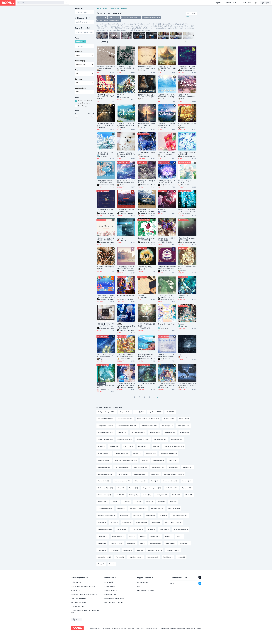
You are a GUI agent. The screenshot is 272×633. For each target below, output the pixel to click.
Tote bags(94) (173, 467)
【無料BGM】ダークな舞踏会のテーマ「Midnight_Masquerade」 (105, 124)
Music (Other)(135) (104, 460)
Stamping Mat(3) (155, 543)
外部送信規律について (152, 628)
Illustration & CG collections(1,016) (148, 419)
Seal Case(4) (131, 543)
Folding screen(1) (152, 557)
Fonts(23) (115, 502)
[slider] (76, 116)
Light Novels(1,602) (155, 412)
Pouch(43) (121, 488)
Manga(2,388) (139, 412)
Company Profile (95, 628)
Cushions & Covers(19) (105, 508)
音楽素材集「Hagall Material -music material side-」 (106, 67)
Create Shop (246, 3)
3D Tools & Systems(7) (181, 529)
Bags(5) (179, 536)
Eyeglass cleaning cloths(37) (152, 488)
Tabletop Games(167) (121, 453)
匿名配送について (77, 590)
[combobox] (40, 2)
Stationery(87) (187, 467)
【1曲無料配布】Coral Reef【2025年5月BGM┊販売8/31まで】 (105, 296)
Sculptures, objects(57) (105, 488)
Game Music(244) (177, 439)
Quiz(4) (142, 543)
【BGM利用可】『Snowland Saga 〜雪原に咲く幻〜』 (166, 355)
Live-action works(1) (104, 557)
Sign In (218, 3)
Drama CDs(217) (128, 446)
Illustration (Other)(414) (105, 432)
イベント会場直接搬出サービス (81, 598)
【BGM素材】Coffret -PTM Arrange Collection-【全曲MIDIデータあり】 (106, 325)
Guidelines (131, 628)
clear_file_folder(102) (140, 467)
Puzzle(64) (154, 481)
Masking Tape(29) (161, 495)
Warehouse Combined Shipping (115, 598)
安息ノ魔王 (161, 209)
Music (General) (114, 8)
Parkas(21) (173, 502)
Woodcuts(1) (120, 557)
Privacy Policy (140, 628)
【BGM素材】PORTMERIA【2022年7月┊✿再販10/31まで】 (146, 356)
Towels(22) (161, 502)
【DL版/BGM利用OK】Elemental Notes (105, 210)
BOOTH (98, 8)
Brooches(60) (186, 481)
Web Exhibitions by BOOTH (113, 602)
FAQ (138, 586)
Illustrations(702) (169, 419)
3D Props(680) (184, 419)
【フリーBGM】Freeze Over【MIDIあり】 (187, 153)
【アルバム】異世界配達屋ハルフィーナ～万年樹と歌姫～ (166, 384)
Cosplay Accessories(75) (122, 481)
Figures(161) (137, 453)
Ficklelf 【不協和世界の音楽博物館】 (146, 325)
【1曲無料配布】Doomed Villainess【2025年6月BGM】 (167, 267)
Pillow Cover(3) (170, 543)
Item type (78, 79)
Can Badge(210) (143, 446)
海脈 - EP (120, 238)
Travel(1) (112, 564)
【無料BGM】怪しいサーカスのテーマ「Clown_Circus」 (105, 96)
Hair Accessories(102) (122, 467)
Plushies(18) (121, 508)
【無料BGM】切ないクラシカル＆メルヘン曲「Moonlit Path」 (146, 67)
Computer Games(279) (125, 439)
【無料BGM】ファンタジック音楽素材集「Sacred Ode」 (166, 67)
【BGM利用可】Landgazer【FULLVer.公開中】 (187, 239)
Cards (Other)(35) (171, 488)
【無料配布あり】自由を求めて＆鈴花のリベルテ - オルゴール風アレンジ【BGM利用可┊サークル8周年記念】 (166, 296)
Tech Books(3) (184, 543)
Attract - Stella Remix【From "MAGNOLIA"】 (126, 327)
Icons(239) (101, 446)
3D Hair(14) (163, 515)
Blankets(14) (124, 515)
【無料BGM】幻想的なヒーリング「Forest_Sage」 (146, 124)
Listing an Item (76, 582)
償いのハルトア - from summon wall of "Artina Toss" (126, 181)
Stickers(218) (114, 446)
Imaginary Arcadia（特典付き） (105, 386)
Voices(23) (138, 502)
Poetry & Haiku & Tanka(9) (173, 522)
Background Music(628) (105, 425)
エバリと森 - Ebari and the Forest (146, 384)
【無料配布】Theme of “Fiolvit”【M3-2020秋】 (146, 239)
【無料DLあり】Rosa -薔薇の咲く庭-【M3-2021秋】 (105, 239)
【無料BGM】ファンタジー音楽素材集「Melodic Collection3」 (187, 96)
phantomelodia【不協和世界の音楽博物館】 (166, 239)
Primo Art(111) (173, 460)
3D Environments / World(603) (127, 425)
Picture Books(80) (103, 481)
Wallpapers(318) (170, 432)
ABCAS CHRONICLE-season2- (126, 296)
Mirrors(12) (114, 522)
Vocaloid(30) (147, 495)
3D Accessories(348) (138, 432)
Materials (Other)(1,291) (105, 419)
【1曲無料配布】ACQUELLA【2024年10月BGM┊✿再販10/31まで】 (106, 182)
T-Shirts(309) (184, 432)
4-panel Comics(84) (140, 474)
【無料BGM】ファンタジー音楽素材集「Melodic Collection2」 (166, 124)
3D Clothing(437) (167, 425)
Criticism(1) (181, 557)
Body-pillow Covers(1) (136, 557)
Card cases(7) (164, 529)
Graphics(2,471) (125, 412)
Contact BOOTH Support (146, 590)
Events (77, 70)
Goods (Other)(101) (158, 467)
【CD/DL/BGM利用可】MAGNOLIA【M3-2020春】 (166, 181)
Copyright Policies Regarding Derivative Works (85, 611)
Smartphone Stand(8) (105, 529)
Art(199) (156, 446)
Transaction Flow (110, 594)
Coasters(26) (176, 495)
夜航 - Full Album (184, 355)
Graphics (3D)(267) (143, 439)
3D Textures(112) (158, 460)
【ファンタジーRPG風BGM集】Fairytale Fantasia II (125, 355)
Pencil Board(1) (168, 557)
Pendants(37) (133, 488)
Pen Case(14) (137, 515)
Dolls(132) (145, 460)
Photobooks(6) (102, 536)
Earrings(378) (122, 432)
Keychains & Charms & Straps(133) (126, 460)
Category (78, 51)
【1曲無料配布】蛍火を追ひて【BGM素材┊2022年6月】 (187, 67)
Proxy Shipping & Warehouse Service (84, 594)
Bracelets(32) (120, 495)
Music (105, 8)
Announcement (142, 582)
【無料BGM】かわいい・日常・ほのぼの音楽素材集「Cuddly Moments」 (126, 153)
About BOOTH (231, 3)
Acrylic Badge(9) (141, 522)
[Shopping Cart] (256, 3)
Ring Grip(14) (150, 515)
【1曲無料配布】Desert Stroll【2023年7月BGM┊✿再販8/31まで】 (126, 267)
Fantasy (124, 8)
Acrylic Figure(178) (104, 453)
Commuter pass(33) (104, 495)
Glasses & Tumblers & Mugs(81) (174, 474)
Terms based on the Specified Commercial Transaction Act (177, 628)
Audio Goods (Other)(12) (179, 515)
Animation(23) (102, 502)
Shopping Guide (109, 586)
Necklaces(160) (151, 453)
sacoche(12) (102, 522)
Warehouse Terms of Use (118, 628)
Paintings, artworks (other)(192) (174, 446)
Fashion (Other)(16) (157, 508)
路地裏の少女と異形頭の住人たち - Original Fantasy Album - (187, 210)
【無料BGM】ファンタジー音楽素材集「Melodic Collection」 (126, 124)
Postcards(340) (155, 432)
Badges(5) (168, 536)
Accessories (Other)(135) (169, 453)
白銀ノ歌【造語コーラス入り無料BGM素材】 (105, 153)
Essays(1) (101, 564)
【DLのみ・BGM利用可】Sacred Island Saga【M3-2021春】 (126, 384)
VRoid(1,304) (170, 412)
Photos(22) (149, 502)
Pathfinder (141, 295)
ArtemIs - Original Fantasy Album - (146, 153)
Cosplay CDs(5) (155, 536)
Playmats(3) (102, 550)
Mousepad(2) (127, 550)
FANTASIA (120, 95)
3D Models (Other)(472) (149, 425)
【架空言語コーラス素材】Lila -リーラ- (146, 181)
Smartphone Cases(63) (170, 481)
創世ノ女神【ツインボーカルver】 (166, 325)
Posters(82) (155, 474)
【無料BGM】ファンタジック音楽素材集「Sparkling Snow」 (167, 96)
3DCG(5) (132, 536)
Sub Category (80, 60)
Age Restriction (80, 88)
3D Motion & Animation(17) (138, 508)
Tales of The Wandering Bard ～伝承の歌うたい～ (106, 355)
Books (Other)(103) (104, 467)
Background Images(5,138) (106, 412)
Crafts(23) (126, 502)
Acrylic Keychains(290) (105, 439)
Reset (187, 16)
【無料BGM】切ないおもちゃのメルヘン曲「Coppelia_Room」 (146, 96)
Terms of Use (106, 628)
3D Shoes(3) (115, 550)
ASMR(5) (143, 536)
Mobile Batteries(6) (118, 536)
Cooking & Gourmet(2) (155, 550)
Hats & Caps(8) (121, 529)
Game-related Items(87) (105, 474)
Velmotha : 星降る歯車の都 (105, 267)
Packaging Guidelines (78, 602)
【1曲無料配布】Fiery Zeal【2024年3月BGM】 (125, 210)
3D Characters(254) (160, 439)
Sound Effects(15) (174, 508)
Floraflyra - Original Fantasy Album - (187, 181)
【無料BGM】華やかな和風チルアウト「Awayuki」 (166, 153)
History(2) (140, 550)
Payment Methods (110, 590)
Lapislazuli (181, 324)
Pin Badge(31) (133, 495)
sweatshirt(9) (156, 522)
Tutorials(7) (151, 529)
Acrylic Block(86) (123, 474)
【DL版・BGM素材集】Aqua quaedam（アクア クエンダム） (187, 384)
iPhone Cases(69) (140, 481)
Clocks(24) (188, 495)
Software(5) (102, 543)
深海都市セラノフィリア (186, 295)
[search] (62, 2)
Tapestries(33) (186, 488)
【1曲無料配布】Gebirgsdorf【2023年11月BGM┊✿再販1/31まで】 (146, 210)
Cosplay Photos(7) (137, 529)
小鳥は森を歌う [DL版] (145, 267)
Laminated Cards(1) (173, 550)
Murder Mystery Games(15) (106, 515)
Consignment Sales (77, 606)
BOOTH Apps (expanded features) (83, 586)
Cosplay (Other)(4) (117, 543)
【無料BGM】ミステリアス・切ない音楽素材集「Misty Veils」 (126, 67)
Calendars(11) (127, 522)
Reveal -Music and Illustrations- (187, 267)
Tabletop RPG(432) (184, 425)
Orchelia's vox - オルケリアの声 (187, 124)
